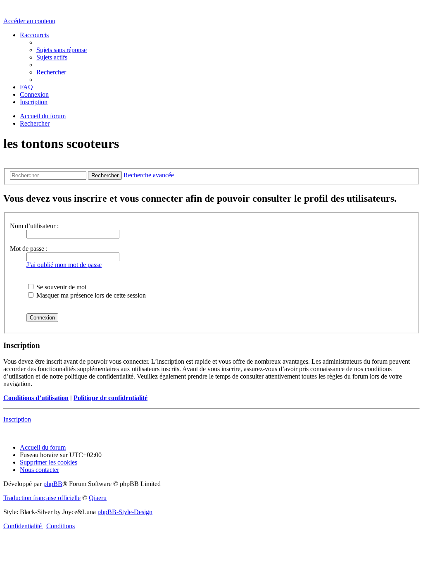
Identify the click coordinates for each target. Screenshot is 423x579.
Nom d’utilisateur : (34, 225)
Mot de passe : (29, 248)
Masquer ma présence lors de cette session (90, 295)
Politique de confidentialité (110, 397)
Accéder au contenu (29, 20)
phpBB (52, 483)
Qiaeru (98, 497)
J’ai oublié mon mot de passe (64, 264)
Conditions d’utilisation (36, 397)
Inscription (17, 419)
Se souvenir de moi (60, 287)
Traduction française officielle (42, 497)
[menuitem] (61, 49)
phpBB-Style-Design (124, 511)
